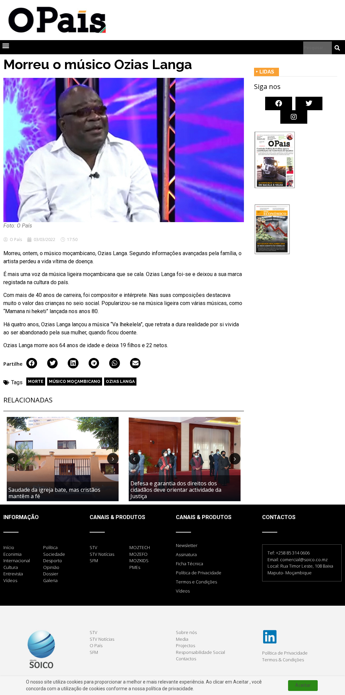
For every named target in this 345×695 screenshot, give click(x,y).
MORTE (35, 381)
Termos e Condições (196, 582)
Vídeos (183, 591)
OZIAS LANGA (120, 381)
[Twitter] (308, 103)
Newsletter (186, 545)
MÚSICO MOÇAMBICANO (74, 381)
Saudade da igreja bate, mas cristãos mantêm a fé (54, 493)
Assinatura (186, 554)
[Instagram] (293, 117)
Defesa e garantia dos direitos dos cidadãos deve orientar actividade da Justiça (175, 490)
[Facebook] (278, 103)
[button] (5, 45)
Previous (12, 458)
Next (113, 458)
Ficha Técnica (189, 564)
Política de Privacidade (198, 573)
